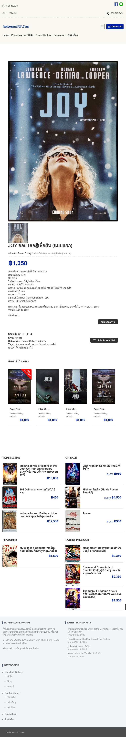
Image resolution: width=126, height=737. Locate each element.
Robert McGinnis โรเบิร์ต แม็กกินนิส (85, 653)
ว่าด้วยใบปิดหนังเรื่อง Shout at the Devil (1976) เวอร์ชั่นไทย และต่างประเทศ (95, 630)
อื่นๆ (9, 681)
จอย (22, 344)
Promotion (59, 35)
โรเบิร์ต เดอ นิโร (24, 347)
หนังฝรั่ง (37, 253)
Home (5, 35)
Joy (17, 344)
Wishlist (13, 13)
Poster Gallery (43, 35)
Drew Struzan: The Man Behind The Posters (89, 638)
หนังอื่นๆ (11, 702)
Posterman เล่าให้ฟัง (22, 35)
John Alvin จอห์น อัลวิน (79, 646)
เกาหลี (10, 686)
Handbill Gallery (14, 672)
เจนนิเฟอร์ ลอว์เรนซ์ (35, 344)
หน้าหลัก (12, 253)
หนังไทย (11, 707)
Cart (4, 13)
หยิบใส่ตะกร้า (108, 321)
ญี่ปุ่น (9, 675)
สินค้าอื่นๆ (73, 35)
